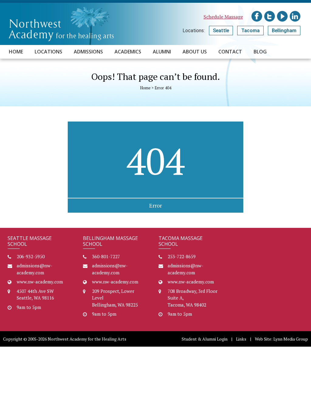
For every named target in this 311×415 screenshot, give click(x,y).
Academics (127, 51)
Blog (260, 51)
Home (16, 51)
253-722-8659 (182, 256)
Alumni (162, 51)
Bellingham (284, 30)
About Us (195, 51)
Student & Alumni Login (204, 339)
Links (241, 339)
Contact (230, 51)
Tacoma (250, 30)
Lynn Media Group (290, 339)
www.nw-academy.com (40, 282)
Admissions (88, 51)
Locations (48, 51)
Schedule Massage (223, 16)
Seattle (221, 30)
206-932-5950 (31, 256)
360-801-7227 (106, 256)
